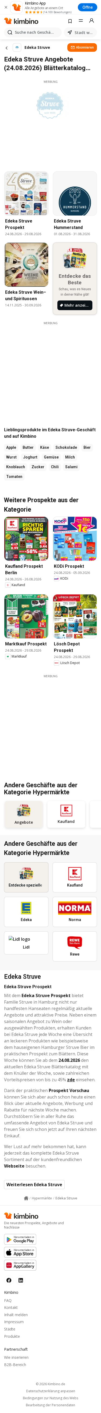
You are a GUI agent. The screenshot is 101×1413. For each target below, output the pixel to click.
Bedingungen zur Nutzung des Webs (50, 1398)
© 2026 (50, 1384)
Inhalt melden (16, 1314)
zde (71, 1080)
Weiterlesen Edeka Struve (34, 1185)
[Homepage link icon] (26, 1198)
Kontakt (11, 1307)
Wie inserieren (16, 1357)
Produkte (12, 1336)
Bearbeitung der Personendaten (50, 1405)
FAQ (8, 1300)
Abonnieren (85, 47)
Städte (9, 1329)
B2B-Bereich (15, 1364)
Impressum (14, 1321)
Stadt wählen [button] (85, 32)
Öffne (87, 7)
